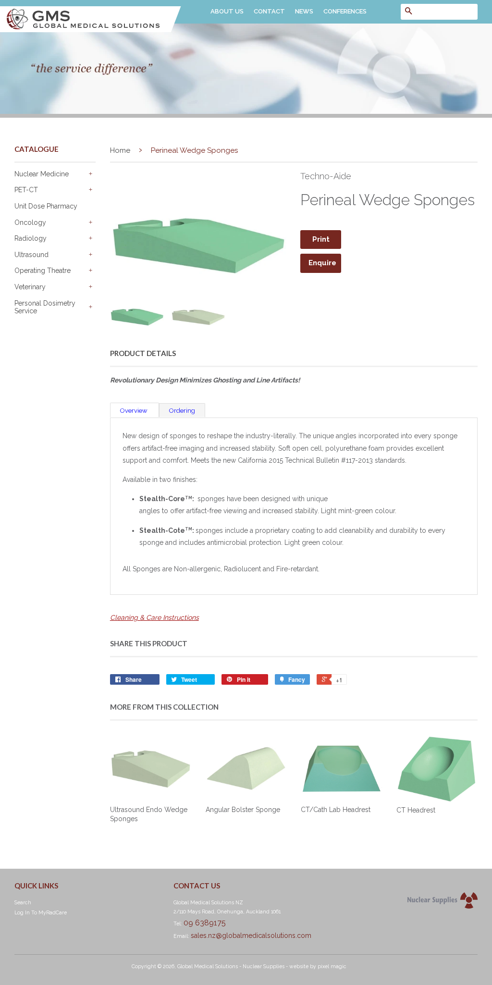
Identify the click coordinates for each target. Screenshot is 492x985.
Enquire (322, 263)
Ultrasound (31, 255)
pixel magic (332, 966)
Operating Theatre (42, 270)
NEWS (304, 11)
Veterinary (30, 287)
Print (321, 239)
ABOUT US (227, 11)
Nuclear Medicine (41, 174)
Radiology (30, 238)
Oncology (30, 222)
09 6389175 (205, 922)
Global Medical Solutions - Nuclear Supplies (230, 966)
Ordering (182, 410)
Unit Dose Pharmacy (45, 206)
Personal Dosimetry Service (44, 307)
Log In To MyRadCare (40, 912)
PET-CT (26, 190)
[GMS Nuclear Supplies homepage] (90, 30)
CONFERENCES (345, 11)
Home (120, 150)
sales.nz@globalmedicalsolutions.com (251, 935)
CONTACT (269, 11)
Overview (134, 410)
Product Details (143, 353)
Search (22, 902)
